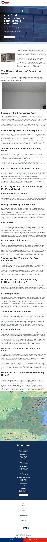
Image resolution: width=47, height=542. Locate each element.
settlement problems (34, 285)
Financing (23, 510)
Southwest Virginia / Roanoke (23, 477)
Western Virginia (23, 483)
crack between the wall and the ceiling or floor (19, 356)
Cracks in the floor (5, 332)
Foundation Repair (23, 513)
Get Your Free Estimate (10, 37)
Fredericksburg (23, 454)
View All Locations (23, 494)
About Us (23, 503)
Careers (23, 505)
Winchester (23, 488)
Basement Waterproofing (23, 515)
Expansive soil (20, 173)
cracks (43, 297)
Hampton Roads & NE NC (23, 460)
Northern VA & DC (23, 466)
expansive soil (22, 172)
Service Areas (23, 508)
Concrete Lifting (23, 520)
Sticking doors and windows (8, 321)
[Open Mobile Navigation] (44, 3)
